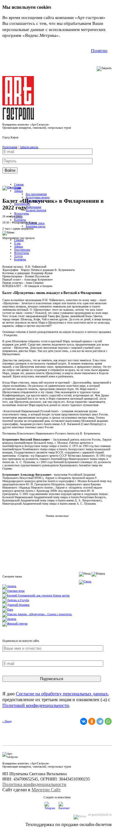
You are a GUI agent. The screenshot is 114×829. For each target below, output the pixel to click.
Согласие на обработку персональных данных (62, 693)
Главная (19, 184)
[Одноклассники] (91, 721)
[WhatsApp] (108, 721)
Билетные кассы (35, 226)
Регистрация (9, 147)
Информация (33, 207)
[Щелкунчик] (11, 187)
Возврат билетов (36, 210)
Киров (14, 137)
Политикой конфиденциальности (35, 705)
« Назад (7, 721)
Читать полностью (57, 515)
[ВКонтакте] (83, 721)
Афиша (18, 190)
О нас (17, 243)
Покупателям (22, 249)
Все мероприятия (36, 194)
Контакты (20, 219)
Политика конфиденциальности (34, 784)
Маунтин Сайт (46, 789)
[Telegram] (99, 721)
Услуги (18, 256)
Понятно (99, 50)
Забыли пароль (29, 147)
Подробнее (71, 35)
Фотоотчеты (21, 213)
